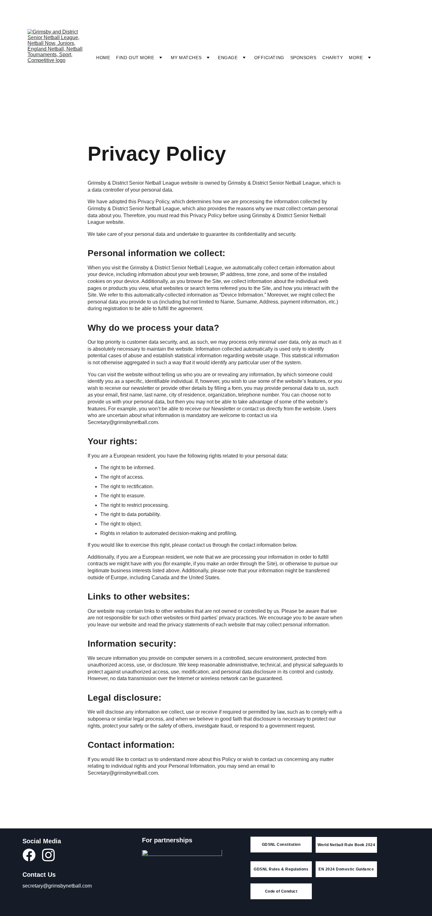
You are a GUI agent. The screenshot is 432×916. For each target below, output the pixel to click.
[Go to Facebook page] (32, 855)
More (356, 57)
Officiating (269, 57)
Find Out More (135, 57)
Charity (332, 57)
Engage (228, 57)
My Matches (186, 57)
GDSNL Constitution (281, 844)
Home (103, 57)
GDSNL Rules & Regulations (281, 869)
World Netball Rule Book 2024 (346, 845)
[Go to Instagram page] (48, 855)
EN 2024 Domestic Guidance (346, 869)
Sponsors (303, 57)
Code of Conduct (281, 891)
